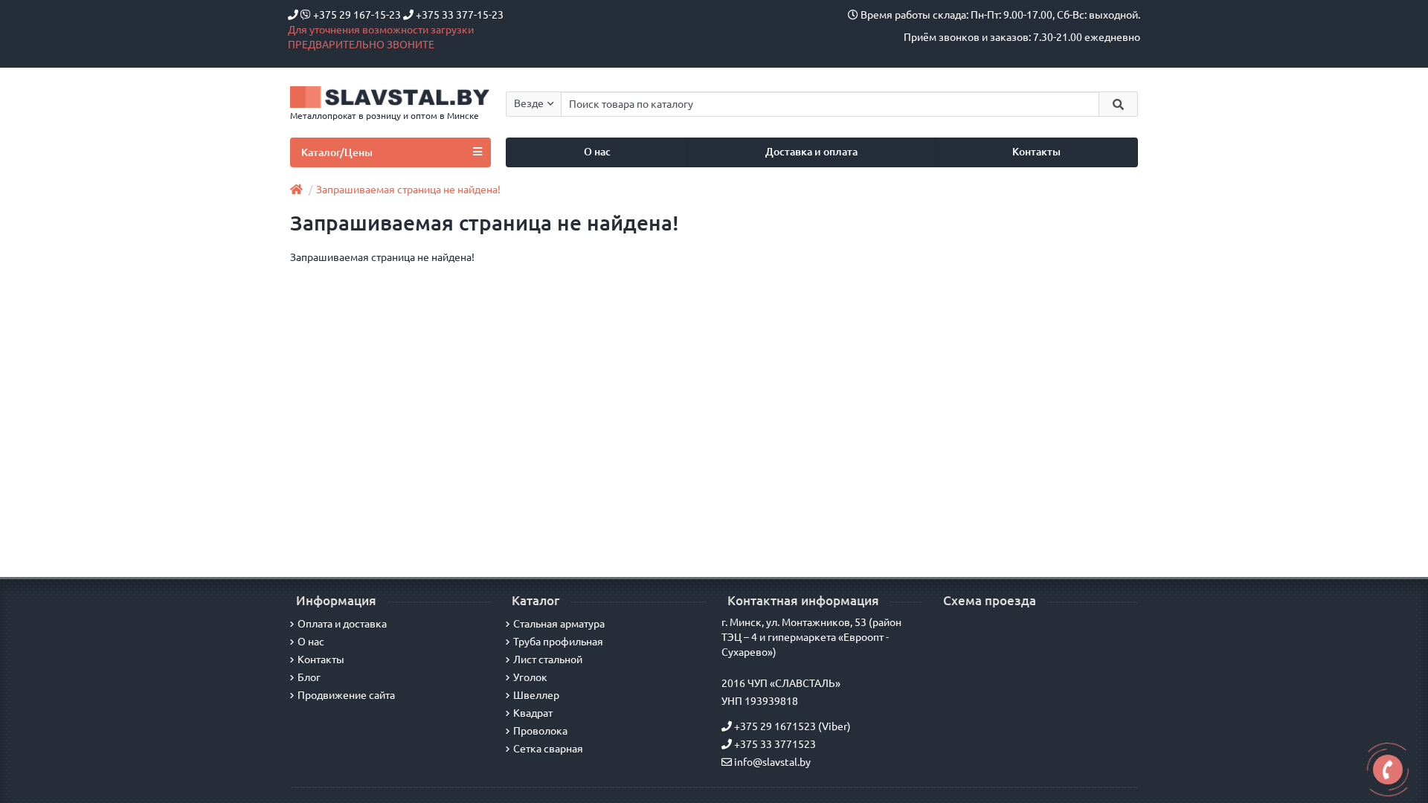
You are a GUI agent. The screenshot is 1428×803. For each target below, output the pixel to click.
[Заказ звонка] (1388, 769)
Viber (834, 726)
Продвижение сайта (346, 695)
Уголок (530, 677)
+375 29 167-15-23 (357, 15)
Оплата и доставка (342, 624)
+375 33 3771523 (774, 744)
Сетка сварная (548, 749)
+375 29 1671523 (774, 726)
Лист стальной (547, 659)
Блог (309, 677)
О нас (597, 152)
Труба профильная (558, 642)
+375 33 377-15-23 (459, 15)
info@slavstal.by (771, 762)
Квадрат (533, 713)
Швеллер (536, 695)
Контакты (1036, 152)
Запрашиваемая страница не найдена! (408, 190)
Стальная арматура (559, 624)
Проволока (540, 731)
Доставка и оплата (811, 152)
